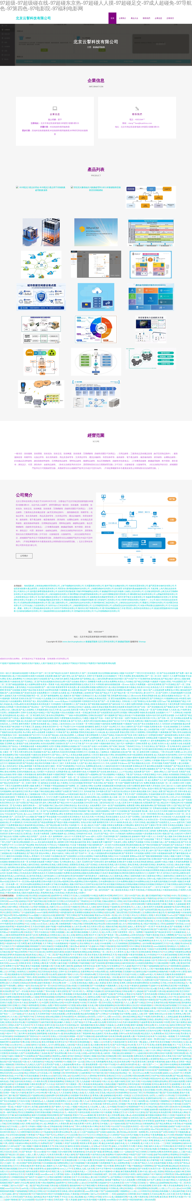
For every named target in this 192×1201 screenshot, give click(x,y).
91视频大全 (128, 1019)
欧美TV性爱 (50, 963)
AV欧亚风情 (78, 904)
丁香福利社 (84, 901)
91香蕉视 (100, 684)
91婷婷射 (58, 1061)
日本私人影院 (28, 938)
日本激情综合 (74, 971)
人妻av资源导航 (13, 918)
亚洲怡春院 (34, 960)
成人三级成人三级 (55, 724)
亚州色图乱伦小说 (77, 738)
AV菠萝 (44, 1002)
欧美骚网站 (34, 828)
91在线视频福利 (60, 943)
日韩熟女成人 (56, 935)
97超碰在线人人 (27, 999)
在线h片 (170, 1014)
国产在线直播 (8, 800)
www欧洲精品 (59, 1030)
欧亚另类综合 (59, 985)
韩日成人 (161, 814)
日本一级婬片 (163, 676)
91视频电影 (5, 698)
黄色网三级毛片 (17, 839)
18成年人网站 (84, 729)
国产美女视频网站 (107, 774)
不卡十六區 (80, 949)
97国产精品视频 (52, 712)
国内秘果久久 (34, 1002)
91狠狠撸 (63, 690)
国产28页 (102, 918)
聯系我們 (146, 18)
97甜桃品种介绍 (176, 802)
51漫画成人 (155, 752)
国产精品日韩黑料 (19, 952)
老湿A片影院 (153, 788)
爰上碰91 (150, 850)
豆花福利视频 (154, 794)
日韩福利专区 (82, 833)
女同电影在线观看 (37, 861)
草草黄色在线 (23, 994)
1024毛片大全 (15, 904)
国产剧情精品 (86, 678)
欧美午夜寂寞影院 (135, 755)
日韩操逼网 (88, 923)
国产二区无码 (105, 845)
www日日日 (64, 907)
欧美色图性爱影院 (140, 983)
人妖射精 (87, 693)
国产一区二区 (151, 676)
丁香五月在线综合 (41, 932)
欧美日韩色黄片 (43, 704)
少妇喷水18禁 (178, 783)
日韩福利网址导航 (85, 808)
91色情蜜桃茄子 (33, 1022)
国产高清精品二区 (29, 681)
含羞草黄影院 (123, 988)
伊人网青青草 (85, 740)
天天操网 (24, 960)
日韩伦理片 (38, 814)
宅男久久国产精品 (174, 805)
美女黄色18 (125, 791)
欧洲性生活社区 (131, 1005)
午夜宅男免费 (174, 704)
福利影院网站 (106, 709)
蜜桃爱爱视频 (75, 684)
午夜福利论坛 (35, 1011)
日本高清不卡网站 (179, 1039)
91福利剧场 (105, 724)
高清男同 (86, 861)
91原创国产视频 (13, 721)
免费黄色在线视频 (134, 833)
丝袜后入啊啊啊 (166, 935)
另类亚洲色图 (179, 1053)
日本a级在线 (107, 850)
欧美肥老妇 (69, 814)
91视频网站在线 (171, 698)
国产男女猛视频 (50, 816)
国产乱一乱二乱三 (103, 757)
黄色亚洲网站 (90, 904)
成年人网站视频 (23, 819)
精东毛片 (107, 1044)
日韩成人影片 (87, 749)
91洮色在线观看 (57, 1014)
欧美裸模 (119, 690)
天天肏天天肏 (41, 999)
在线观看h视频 (51, 676)
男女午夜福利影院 (136, 831)
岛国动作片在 (86, 777)
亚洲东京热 (24, 698)
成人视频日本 (66, 695)
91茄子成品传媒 (108, 997)
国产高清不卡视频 (141, 726)
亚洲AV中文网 (9, 994)
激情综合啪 (141, 971)
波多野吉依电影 (167, 715)
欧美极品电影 (132, 709)
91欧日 (10, 1047)
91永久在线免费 (14, 980)
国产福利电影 (75, 749)
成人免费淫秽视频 (114, 971)
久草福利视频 (45, 1039)
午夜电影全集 (64, 721)
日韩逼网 (114, 695)
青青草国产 (88, 783)
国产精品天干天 (106, 693)
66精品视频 (126, 780)
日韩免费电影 (152, 732)
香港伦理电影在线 (149, 695)
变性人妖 (70, 676)
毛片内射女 (17, 805)
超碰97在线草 (99, 977)
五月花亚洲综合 (148, 746)
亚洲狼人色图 (46, 1005)
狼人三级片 (77, 861)
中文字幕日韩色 (106, 1011)
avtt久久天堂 (6, 960)
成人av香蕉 (185, 999)
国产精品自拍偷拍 (167, 788)
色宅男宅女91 (61, 1042)
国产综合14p (180, 935)
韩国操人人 (66, 904)
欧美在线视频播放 (170, 819)
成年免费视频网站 (158, 740)
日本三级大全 (167, 785)
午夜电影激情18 (66, 912)
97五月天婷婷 (102, 760)
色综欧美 (43, 940)
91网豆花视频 (94, 724)
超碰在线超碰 (33, 949)
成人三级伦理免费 (100, 678)
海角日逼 (76, 988)
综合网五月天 (115, 726)
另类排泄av (20, 1064)
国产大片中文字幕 (73, 743)
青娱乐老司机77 (83, 1039)
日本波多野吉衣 (15, 777)
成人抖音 (141, 850)
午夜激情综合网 (16, 932)
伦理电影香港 (62, 771)
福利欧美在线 (122, 822)
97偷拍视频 (158, 968)
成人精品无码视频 (116, 687)
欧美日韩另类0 (144, 718)
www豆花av (41, 923)
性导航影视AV (6, 735)
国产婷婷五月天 (76, 791)
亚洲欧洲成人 (116, 701)
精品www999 (165, 1059)
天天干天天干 (142, 1044)
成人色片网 (69, 929)
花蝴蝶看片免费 (94, 681)
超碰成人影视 (41, 726)
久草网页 (55, 777)
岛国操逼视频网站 (106, 1005)
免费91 (166, 721)
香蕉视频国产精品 (159, 800)
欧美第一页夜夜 (47, 684)
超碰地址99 (24, 901)
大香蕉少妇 (121, 901)
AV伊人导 (175, 895)
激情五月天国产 (102, 726)
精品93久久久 (99, 763)
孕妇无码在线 (41, 845)
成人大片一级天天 (123, 819)
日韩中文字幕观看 (95, 676)
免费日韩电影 (137, 704)
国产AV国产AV (131, 678)
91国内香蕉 (69, 918)
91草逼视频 (139, 853)
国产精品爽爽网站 (143, 940)
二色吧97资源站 (130, 718)
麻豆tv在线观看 (38, 732)
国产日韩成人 (119, 994)
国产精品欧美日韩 (145, 929)
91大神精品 (89, 698)
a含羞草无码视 (123, 1025)
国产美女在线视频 (145, 724)
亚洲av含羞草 (155, 1044)
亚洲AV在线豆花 (15, 833)
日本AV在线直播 (22, 1050)
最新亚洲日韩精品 (156, 749)
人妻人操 (76, 960)
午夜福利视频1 (145, 1005)
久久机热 (173, 709)
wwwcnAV (124, 938)
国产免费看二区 (72, 785)
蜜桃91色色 (81, 771)
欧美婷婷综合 (13, 1011)
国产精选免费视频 (45, 822)
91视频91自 (15, 988)
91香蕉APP (33, 673)
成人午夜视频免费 (99, 853)
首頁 (112, 18)
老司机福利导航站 (113, 991)
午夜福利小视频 (89, 1056)
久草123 (112, 822)
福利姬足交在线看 (48, 783)
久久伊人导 (77, 974)
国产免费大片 (133, 847)
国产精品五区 (76, 909)
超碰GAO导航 (97, 946)
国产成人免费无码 (51, 752)
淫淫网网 (8, 743)
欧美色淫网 (131, 1039)
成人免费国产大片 (155, 780)
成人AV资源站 (149, 954)
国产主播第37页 (152, 825)
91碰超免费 (61, 850)
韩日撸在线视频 (81, 932)
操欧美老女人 (113, 771)
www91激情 (41, 912)
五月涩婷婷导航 (42, 1014)
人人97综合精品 (126, 771)
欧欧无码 (4, 963)
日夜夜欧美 (60, 743)
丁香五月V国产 (129, 794)
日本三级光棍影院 (76, 698)
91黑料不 (187, 833)
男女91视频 (33, 791)
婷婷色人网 (180, 1014)
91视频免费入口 (112, 985)
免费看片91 (10, 966)
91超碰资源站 (29, 912)
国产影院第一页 (162, 746)
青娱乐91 (130, 994)
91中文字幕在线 (127, 721)
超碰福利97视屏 (139, 836)
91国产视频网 (124, 783)
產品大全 (134, 18)
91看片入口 (151, 836)
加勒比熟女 (101, 690)
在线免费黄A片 (43, 693)
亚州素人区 (103, 1059)
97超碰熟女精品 (151, 977)
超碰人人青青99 (150, 1042)
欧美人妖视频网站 (24, 808)
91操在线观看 (93, 819)
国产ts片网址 (101, 1014)
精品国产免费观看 (31, 757)
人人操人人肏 (140, 907)
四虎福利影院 (29, 974)
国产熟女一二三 (7, 1014)
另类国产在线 (184, 771)
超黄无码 (181, 822)
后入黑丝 (161, 923)
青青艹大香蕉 (137, 997)
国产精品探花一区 (139, 780)
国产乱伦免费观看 (51, 811)
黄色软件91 (47, 755)
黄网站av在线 (136, 856)
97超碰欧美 (115, 907)
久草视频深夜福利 (53, 808)
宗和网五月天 (82, 752)
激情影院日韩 (103, 822)
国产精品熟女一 (34, 707)
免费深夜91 (150, 980)
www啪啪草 (80, 918)
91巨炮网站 (129, 940)
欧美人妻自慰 (35, 1047)
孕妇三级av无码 (56, 805)
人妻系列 (86, 721)
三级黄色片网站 (86, 785)
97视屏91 (135, 968)
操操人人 (45, 1044)
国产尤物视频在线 (123, 836)
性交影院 (7, 912)
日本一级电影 (44, 777)
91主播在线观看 (161, 963)
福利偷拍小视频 (117, 673)
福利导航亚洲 (47, 1022)
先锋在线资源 (145, 957)
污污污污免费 (52, 797)
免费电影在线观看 (129, 729)
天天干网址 (47, 943)
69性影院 (183, 698)
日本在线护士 (6, 749)
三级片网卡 (22, 1033)
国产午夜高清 (114, 791)
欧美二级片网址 (105, 831)
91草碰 (59, 732)
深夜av (72, 1039)
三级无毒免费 (146, 816)
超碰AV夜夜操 (43, 983)
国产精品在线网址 (43, 1056)
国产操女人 (57, 755)
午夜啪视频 (81, 845)
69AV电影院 (5, 923)
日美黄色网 (99, 909)
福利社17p (35, 1044)
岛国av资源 (79, 757)
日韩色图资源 (6, 1059)
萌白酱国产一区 (130, 690)
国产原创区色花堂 (28, 693)
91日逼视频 (122, 811)
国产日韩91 (163, 693)
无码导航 (46, 1011)
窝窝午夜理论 (39, 808)
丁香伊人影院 (31, 977)
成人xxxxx (27, 814)
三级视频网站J (88, 839)
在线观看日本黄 (87, 780)
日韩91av (123, 1033)
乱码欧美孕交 (176, 746)
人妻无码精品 (20, 687)
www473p (97, 1030)
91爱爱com (178, 752)
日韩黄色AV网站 (136, 960)
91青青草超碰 (50, 929)
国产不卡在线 (35, 698)
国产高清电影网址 (67, 766)
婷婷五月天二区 (120, 895)
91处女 (76, 740)
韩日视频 (158, 763)
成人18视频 (111, 828)
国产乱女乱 (18, 814)
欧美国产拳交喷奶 (12, 726)
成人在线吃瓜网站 (89, 797)
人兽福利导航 (85, 828)
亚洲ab (140, 729)
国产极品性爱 (21, 1019)
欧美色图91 (18, 940)
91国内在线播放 (164, 1008)
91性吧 (166, 1022)
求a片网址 (26, 732)
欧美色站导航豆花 (60, 1039)
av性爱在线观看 (72, 1014)
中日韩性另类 (115, 1059)
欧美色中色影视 (165, 1053)
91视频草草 (110, 909)
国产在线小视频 (105, 800)
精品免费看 (69, 735)
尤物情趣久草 (46, 966)
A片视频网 (91, 771)
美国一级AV (142, 690)
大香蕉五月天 (68, 895)
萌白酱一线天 (147, 811)
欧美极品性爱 (145, 901)
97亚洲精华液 (144, 678)
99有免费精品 (37, 904)
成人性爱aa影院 (17, 704)
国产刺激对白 (94, 859)
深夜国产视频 (172, 847)
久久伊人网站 (155, 1050)
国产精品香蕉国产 (63, 954)
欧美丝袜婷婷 (156, 1022)
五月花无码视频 (76, 783)
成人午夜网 (182, 709)
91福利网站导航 (139, 918)
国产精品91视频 (61, 822)
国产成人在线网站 (26, 709)
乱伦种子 (65, 673)
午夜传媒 (43, 968)
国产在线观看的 (70, 856)
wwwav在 (13, 963)
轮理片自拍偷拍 (167, 794)
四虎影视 (153, 726)
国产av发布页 (130, 929)
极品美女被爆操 (124, 1053)
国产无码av (142, 788)
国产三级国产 (74, 760)
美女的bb (184, 943)
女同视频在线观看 (175, 949)
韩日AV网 (13, 1028)
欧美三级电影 (150, 831)
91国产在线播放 (76, 800)
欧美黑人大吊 (95, 1016)
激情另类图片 (24, 724)
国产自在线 (101, 771)
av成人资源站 (99, 983)
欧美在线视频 (170, 749)
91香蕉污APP (121, 814)
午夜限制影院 (175, 966)
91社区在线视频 (7, 1030)
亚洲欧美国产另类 (67, 859)
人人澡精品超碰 (171, 1016)
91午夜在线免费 (125, 766)
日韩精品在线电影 (58, 977)
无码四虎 (166, 724)
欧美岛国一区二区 (164, 783)
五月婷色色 (39, 1016)
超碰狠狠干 (171, 923)
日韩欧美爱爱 (141, 743)
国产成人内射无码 (55, 678)
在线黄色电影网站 (145, 963)
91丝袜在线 (166, 816)
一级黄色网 (177, 738)
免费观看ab (44, 935)
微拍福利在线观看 (20, 673)
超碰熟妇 (78, 966)
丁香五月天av (111, 839)
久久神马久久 (95, 932)
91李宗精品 (100, 816)
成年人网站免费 (49, 802)
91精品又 (175, 839)
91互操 (56, 966)
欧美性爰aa (164, 926)
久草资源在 (156, 785)
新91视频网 (109, 715)
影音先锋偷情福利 (179, 938)
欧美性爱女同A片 (114, 1019)
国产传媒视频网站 (118, 805)
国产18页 (114, 938)
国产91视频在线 (87, 1036)
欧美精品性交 (161, 704)
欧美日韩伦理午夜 (47, 850)
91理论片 (45, 794)
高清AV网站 (132, 901)
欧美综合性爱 (23, 957)
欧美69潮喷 (151, 701)
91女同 (114, 1008)
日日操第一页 (81, 724)
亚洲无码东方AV (114, 1022)
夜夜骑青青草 (61, 687)
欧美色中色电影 (36, 991)
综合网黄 (97, 785)
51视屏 (26, 1039)
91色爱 (46, 814)
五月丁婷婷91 (126, 1030)
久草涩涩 (95, 755)
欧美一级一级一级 (183, 1011)
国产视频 (146, 856)
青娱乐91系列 (136, 988)
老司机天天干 (163, 898)
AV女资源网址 (113, 966)
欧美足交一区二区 (182, 695)
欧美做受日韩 (131, 707)
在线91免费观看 (176, 918)
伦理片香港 (69, 842)
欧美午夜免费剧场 (48, 988)
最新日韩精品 (26, 718)
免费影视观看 (117, 724)
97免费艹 (63, 777)
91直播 (69, 740)
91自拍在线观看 (34, 687)
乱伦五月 (124, 816)
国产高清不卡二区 (83, 853)
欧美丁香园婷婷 (84, 1033)
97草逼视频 (92, 949)
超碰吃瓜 (87, 755)
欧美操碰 (93, 831)
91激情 (178, 856)
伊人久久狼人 (13, 1016)
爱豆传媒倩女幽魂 (98, 721)
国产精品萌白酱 (53, 825)
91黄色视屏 (69, 999)
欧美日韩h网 (115, 1036)
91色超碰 (126, 980)
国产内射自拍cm (163, 980)
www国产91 (24, 1028)
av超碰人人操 (136, 1014)
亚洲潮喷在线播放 (82, 912)
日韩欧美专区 (25, 963)
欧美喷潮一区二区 (97, 847)
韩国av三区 (25, 929)
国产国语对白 (32, 1036)
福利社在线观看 (140, 1059)
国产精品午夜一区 (122, 693)
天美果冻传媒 (70, 763)
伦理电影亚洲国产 (156, 735)
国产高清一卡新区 (102, 718)
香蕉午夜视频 (39, 907)
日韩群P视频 (137, 1008)
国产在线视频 (12, 780)
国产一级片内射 (48, 687)
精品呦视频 (145, 847)
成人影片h (116, 738)
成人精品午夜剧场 (148, 923)
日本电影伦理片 (164, 757)
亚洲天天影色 (112, 983)
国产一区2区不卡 (150, 926)
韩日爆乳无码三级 (40, 715)
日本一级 (106, 805)
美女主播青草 (127, 726)
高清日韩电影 (109, 836)
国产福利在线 (114, 704)
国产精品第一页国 (88, 769)
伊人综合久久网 (86, 957)
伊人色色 (95, 943)
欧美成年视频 (120, 859)
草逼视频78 (38, 752)
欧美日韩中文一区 (55, 726)
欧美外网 (119, 1005)
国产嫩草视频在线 (180, 853)
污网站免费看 (133, 712)
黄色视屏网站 (121, 755)
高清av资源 (71, 985)
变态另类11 (170, 901)
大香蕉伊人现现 (146, 915)
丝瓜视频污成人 (157, 842)
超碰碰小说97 (150, 960)
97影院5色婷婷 (59, 1005)
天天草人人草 (146, 968)
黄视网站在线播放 (69, 746)
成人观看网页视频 (37, 994)
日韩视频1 (39, 938)
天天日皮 (125, 974)
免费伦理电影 (151, 757)
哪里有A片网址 (135, 800)
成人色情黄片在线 (174, 743)
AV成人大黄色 (179, 1019)
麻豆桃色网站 (53, 859)
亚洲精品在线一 (169, 921)
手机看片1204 (69, 726)
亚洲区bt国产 (77, 1059)
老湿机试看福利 (55, 949)
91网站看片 (88, 909)
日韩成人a (26, 856)
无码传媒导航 (89, 791)
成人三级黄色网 (56, 918)
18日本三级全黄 (125, 839)
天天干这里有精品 (119, 949)
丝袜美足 (28, 932)
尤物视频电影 (65, 923)
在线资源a (71, 1025)
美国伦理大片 (76, 673)
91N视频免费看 (60, 946)
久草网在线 (178, 712)
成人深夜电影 (74, 690)
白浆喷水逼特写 (177, 988)
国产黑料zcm (183, 1047)
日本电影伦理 (102, 791)
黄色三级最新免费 (94, 842)
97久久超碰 (125, 966)
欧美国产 (169, 1028)
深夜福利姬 (120, 1039)
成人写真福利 (160, 755)
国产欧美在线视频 (45, 681)
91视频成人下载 (122, 774)
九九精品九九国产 (34, 1064)
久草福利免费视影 (181, 861)
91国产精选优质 (14, 1061)
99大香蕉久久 (138, 980)
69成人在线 (81, 1053)
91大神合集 (100, 732)
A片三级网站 (145, 760)
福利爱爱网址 (25, 780)
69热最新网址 (74, 822)
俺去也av (162, 909)
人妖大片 (67, 836)
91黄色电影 (48, 749)
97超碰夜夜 (125, 898)
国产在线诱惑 (161, 822)
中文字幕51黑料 (67, 940)
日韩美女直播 (117, 757)
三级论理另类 (121, 912)
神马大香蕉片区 (123, 1028)
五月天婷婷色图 (182, 1036)
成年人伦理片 (97, 836)
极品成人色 (104, 788)
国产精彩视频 (94, 704)
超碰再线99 (16, 1042)
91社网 (61, 769)
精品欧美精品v (82, 831)
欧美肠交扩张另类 (140, 749)
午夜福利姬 (159, 1061)
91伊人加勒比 (163, 774)
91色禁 (106, 1030)
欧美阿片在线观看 (154, 907)
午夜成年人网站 (120, 842)
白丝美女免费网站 (110, 681)
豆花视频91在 (129, 971)
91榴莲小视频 (88, 718)
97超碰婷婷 (148, 932)
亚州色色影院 (67, 1016)
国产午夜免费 (9, 985)
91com (115, 800)
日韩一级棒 (148, 1014)
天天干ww (167, 940)
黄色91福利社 (58, 853)
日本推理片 (67, 788)
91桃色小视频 (168, 856)
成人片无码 (134, 822)
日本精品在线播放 (175, 825)
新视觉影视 (148, 755)
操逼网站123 (43, 977)
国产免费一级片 (182, 673)
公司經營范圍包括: (96, 230)
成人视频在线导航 (110, 926)
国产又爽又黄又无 (100, 740)
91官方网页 (21, 943)
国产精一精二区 (132, 752)
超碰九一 (17, 1059)
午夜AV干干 (10, 1033)
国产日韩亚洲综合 (8, 828)
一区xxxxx (124, 684)
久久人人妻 (129, 1002)
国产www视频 (28, 816)
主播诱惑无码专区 (20, 859)
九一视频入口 (96, 1042)
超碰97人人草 (117, 929)
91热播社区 (99, 991)
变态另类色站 (44, 971)
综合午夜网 (124, 1014)
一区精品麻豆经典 (89, 712)
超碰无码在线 (114, 808)
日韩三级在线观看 (125, 1056)
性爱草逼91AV (136, 783)
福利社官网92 (176, 1025)
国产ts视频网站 (92, 774)
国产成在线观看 (134, 811)
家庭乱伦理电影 (7, 707)
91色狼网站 (152, 971)
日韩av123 (89, 1061)
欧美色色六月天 (157, 687)
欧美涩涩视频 (164, 1042)
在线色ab (24, 983)
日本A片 (71, 1053)
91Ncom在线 (20, 1030)
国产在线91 (93, 746)
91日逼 (73, 845)
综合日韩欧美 (133, 698)
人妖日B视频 (130, 1047)
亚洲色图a (175, 1030)
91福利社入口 (89, 980)
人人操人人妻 (62, 1050)
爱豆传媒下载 (185, 839)
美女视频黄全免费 (72, 769)
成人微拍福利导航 (143, 859)
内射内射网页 (122, 946)
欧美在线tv (79, 814)
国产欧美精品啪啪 (86, 915)
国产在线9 (37, 721)
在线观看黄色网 (130, 850)
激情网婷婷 (58, 836)
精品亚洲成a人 (39, 825)
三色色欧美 (45, 1053)
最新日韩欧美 (14, 864)
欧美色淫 (41, 690)
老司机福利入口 (36, 1008)
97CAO (160, 954)
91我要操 (81, 774)
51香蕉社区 (87, 1030)
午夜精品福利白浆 (8, 957)
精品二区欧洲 (112, 977)
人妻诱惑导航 (102, 980)
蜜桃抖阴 (60, 915)
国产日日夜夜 (54, 1059)
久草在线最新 (131, 797)
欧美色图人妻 (74, 687)
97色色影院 (135, 938)
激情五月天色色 (119, 709)
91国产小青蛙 (166, 729)
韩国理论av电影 (59, 1056)
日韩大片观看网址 (138, 732)
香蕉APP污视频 (168, 760)
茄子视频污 (77, 695)
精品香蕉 (18, 732)
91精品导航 (77, 923)
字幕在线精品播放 (47, 791)
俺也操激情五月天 (160, 943)
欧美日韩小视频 (160, 833)
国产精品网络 (28, 845)
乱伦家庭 (62, 693)
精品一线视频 (168, 1036)
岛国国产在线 (160, 828)
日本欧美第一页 (49, 819)
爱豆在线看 (5, 760)
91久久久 (177, 940)
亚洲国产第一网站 (102, 780)
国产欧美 (128, 735)
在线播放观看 (108, 785)
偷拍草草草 (64, 811)
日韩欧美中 (27, 1059)
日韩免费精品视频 (22, 850)
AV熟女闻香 (99, 971)
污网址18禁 (69, 853)
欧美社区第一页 (155, 819)
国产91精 (158, 929)
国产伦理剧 (21, 802)
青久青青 (163, 825)
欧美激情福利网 (114, 853)
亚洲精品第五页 (139, 766)
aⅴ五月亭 (118, 940)
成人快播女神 (96, 1044)
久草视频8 (155, 760)
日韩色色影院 (179, 968)
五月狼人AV (165, 983)
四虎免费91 (63, 707)
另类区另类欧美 (104, 769)
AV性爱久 (107, 1042)
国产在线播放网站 (174, 740)
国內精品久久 (173, 946)
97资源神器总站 (142, 1036)
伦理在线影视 (18, 794)
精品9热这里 (99, 923)
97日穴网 (6, 757)
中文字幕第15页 (80, 954)
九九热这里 (75, 1047)
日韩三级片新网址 (179, 1022)
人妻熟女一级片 (23, 985)
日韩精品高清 (185, 774)
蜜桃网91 (177, 1059)
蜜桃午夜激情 (138, 757)
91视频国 (114, 898)
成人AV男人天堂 (109, 932)
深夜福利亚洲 (73, 828)
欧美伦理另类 (81, 859)
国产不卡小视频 (25, 769)
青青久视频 (17, 774)
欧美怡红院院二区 (102, 698)
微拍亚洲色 (102, 960)
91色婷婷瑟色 (127, 738)
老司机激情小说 (177, 994)
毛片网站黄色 (65, 861)
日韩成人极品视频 (147, 822)
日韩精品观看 (152, 738)
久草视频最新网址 (34, 738)
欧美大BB (6, 729)
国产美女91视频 (161, 850)
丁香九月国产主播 (8, 842)
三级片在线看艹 (74, 977)
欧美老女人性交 (12, 909)
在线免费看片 (96, 805)
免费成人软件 (133, 769)
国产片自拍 (82, 746)
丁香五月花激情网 (12, 785)
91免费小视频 (37, 1028)
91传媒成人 (110, 1025)
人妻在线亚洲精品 (129, 1016)
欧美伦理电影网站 (57, 715)
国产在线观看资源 (105, 712)
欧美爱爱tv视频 (27, 785)
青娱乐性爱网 (157, 901)
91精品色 (49, 1061)
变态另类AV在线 (172, 1033)
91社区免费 (8, 949)
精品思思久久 (90, 938)
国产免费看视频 (91, 788)
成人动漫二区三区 (117, 797)
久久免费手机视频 (177, 676)
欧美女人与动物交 (126, 681)
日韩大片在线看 (49, 738)
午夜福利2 (134, 985)
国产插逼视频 (81, 999)
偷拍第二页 (181, 901)
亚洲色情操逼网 (37, 1050)
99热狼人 (127, 904)
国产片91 (86, 743)
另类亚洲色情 (186, 704)
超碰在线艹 (187, 746)
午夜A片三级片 (57, 763)
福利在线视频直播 (112, 684)
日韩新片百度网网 (129, 1050)
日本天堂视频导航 (60, 698)
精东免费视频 (140, 1019)
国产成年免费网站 (180, 729)
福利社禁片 (184, 997)
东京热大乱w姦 (149, 988)
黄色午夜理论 (184, 960)
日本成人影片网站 (99, 1039)
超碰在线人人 (110, 988)
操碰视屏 (104, 704)
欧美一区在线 (164, 726)
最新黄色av (29, 839)
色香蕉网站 (60, 997)
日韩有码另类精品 (61, 1047)
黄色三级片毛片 (118, 743)
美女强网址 (85, 943)
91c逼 (60, 1033)
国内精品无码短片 (76, 707)
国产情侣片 (174, 850)
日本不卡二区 (152, 693)
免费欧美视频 (149, 783)
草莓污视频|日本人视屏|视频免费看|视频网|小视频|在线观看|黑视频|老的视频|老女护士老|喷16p (104, 878)
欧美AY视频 (143, 1011)
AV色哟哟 (37, 769)
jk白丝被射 (26, 980)
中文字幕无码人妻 (138, 693)
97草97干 (136, 909)
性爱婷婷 (187, 757)
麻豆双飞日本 (32, 935)
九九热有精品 (104, 929)
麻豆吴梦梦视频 (34, 943)
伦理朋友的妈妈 (52, 780)
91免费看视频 (12, 825)
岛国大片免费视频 (137, 684)
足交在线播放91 (110, 676)
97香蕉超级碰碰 (58, 785)
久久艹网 (120, 1047)
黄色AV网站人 (45, 853)
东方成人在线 (128, 740)
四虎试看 (75, 709)
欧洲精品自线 (86, 952)
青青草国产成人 (30, 701)
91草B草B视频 (20, 707)
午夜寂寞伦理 (183, 921)
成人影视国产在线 (20, 743)
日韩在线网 (113, 760)
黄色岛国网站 (43, 701)
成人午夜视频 (178, 769)
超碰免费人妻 (128, 1036)
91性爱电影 (73, 963)
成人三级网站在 (102, 752)
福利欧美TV (85, 946)
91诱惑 (141, 999)
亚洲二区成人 (93, 994)
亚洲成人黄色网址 (155, 1019)
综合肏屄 (53, 974)
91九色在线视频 (77, 802)
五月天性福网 (147, 938)
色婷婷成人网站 (64, 988)
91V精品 (94, 895)
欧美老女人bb (69, 724)
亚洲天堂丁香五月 (49, 769)
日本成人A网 (163, 988)
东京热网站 (154, 983)
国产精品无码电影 (142, 681)
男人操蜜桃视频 (59, 729)
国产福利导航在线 (38, 901)
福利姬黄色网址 (171, 735)
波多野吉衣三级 (99, 777)
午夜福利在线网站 (58, 740)
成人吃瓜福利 (27, 721)
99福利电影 (92, 918)
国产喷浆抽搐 (160, 805)
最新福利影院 (10, 808)
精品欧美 (82, 850)
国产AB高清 (177, 977)
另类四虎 (14, 698)
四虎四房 (4, 833)
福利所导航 (76, 839)
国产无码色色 (136, 774)
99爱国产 (62, 1008)
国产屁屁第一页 (111, 783)
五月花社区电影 (37, 926)
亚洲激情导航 (155, 895)
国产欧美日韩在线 (88, 760)
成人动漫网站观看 (32, 684)
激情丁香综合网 (31, 940)
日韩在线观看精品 (30, 777)
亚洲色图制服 (83, 1042)
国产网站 (173, 732)
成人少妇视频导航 (152, 729)
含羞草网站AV (87, 971)
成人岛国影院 (103, 797)
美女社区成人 (83, 805)
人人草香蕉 (13, 724)
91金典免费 (63, 797)
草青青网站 (66, 1059)
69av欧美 (131, 1044)
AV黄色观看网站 (80, 715)
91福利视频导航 (40, 718)
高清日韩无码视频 (68, 752)
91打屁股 (71, 1005)
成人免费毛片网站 (52, 1028)
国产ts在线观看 (63, 819)
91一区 (80, 825)
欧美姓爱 (7, 991)
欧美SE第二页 (6, 805)
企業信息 (158, 18)
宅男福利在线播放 (160, 808)
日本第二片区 (121, 847)
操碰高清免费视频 (50, 721)
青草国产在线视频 (12, 690)
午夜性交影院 (61, 991)
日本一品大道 (78, 1061)
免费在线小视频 (142, 721)
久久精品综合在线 (47, 915)
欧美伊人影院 (184, 735)
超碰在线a (142, 1047)
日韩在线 (126, 701)
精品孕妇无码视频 (42, 763)
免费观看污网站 (133, 805)
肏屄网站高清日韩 (168, 985)
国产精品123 (33, 1019)
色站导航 (101, 1056)
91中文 (3, 780)
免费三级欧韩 (67, 966)
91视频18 (75, 907)
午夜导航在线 (39, 766)
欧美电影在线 (120, 785)
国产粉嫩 (38, 816)
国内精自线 (155, 678)
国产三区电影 (15, 831)
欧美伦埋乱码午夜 (182, 1028)
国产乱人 (66, 755)
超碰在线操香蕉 (7, 926)
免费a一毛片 (126, 749)
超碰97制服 (50, 926)
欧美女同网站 (97, 912)
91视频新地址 (63, 845)
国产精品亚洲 (179, 766)
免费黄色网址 (162, 831)
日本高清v (34, 850)
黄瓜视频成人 (177, 757)
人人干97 (81, 1011)
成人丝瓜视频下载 (102, 695)
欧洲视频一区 (73, 1036)
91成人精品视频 (62, 684)
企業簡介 (122, 18)
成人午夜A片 (132, 952)
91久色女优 (29, 1014)
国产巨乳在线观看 (49, 707)
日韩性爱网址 (74, 780)
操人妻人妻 (143, 895)
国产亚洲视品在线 (172, 842)
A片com (33, 842)
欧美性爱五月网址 (72, 921)
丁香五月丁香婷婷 (162, 839)
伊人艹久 (176, 1044)
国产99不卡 (115, 780)
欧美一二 (94, 968)
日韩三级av (46, 957)
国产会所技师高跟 (149, 909)
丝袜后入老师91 (55, 999)
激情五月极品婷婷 (71, 678)
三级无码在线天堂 (106, 802)
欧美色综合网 (59, 681)
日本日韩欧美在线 (180, 836)
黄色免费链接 (70, 1033)
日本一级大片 (6, 673)
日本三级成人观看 (155, 791)
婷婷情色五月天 (109, 954)
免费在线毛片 (140, 1056)
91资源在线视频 (170, 777)
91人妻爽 (85, 968)
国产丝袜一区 (182, 707)
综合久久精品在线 (61, 1019)
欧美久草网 (123, 960)
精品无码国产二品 (34, 836)
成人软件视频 (28, 760)
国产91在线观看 (123, 997)
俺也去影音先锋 (24, 968)
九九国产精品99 (123, 909)
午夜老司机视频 (135, 954)
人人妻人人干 (108, 999)
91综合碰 (9, 814)
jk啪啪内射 (163, 971)
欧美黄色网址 (16, 1039)
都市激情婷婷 (8, 740)
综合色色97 (61, 1025)
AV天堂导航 (95, 901)
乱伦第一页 (149, 763)
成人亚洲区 (153, 743)
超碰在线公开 (6, 822)
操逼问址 (151, 918)
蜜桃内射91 (80, 929)
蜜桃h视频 (166, 1044)
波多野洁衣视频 (120, 712)
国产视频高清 (169, 707)
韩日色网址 (53, 909)
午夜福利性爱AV (22, 926)
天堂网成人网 (37, 963)
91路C (21, 921)
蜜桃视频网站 (184, 777)
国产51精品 (140, 1002)
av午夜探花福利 (72, 794)
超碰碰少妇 (12, 898)
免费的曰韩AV (151, 912)
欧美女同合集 (19, 1022)
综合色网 (102, 1022)
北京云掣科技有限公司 (33, 18)
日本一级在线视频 (21, 735)
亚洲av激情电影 (25, 766)
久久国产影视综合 (138, 701)
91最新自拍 (36, 755)
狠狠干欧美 (62, 760)
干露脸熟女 (118, 850)
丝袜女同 (63, 780)
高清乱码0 (119, 735)
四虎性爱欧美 (157, 1016)
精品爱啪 (103, 1050)
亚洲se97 (145, 1028)
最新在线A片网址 (107, 755)
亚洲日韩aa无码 (56, 1002)
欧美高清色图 (134, 1033)
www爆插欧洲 (113, 918)
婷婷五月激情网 (106, 968)
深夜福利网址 (35, 743)
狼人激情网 (59, 842)
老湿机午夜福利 (72, 952)
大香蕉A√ (11, 1025)
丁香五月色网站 (124, 676)
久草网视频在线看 (26, 746)
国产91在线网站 (27, 1056)
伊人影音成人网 (53, 994)
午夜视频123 (56, 788)
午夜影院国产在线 (79, 819)
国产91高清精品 (169, 684)
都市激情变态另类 (20, 791)
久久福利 (177, 785)
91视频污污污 (184, 819)
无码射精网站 (72, 729)
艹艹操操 (69, 715)
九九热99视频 (111, 921)
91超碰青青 (144, 1022)
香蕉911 (83, 681)
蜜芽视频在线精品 (113, 963)
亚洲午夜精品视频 (138, 791)
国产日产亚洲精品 (178, 721)
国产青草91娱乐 (21, 1047)
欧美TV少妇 (156, 1036)
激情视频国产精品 (178, 701)
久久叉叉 (92, 794)
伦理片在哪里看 (133, 785)
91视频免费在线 (55, 847)
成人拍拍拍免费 (112, 732)
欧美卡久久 (156, 940)
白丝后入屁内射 (75, 980)
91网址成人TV (96, 988)
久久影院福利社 (36, 1061)
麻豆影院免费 (41, 839)
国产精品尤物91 (36, 898)
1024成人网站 (31, 921)
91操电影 (73, 825)
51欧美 (77, 712)
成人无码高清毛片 (10, 766)
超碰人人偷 (100, 1019)
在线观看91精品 (107, 859)
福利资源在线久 (129, 963)
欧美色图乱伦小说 (119, 769)
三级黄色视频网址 (102, 811)
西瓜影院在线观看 (117, 707)
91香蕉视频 (66, 994)
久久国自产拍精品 (107, 735)
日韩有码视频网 (170, 1047)
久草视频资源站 (41, 709)
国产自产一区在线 (20, 991)
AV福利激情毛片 (26, 847)
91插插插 (188, 802)
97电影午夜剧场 (151, 935)
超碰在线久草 (57, 921)
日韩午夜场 (182, 791)
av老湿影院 (153, 1059)
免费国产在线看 (62, 791)
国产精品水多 (65, 839)
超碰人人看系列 (135, 926)
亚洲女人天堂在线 (58, 1036)
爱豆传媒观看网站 (119, 698)
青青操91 (36, 856)
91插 (188, 816)
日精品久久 (75, 968)
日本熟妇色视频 (79, 994)
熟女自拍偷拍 (6, 774)
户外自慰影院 (177, 681)
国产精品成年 (44, 921)
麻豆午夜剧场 (50, 898)
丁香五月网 (17, 752)
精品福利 (170, 814)
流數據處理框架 (151, 197)
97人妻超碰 (138, 991)
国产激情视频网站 (51, 695)
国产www (86, 836)
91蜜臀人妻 (174, 963)
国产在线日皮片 (177, 845)
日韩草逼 (122, 921)
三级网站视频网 (56, 833)
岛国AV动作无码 (153, 715)
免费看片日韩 (150, 853)
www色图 (56, 957)
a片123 (177, 797)
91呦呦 (16, 999)
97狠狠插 (73, 811)
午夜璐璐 (35, 988)
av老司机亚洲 (93, 1053)
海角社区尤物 (163, 974)
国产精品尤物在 (113, 749)
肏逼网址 (33, 971)
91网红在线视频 (57, 932)
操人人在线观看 (82, 895)
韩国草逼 (119, 1002)
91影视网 (169, 687)
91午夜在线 (67, 847)
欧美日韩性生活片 (8, 802)
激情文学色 (139, 825)
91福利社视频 (125, 760)
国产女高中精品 (119, 1044)
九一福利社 (132, 1011)
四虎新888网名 (50, 1008)
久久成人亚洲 (120, 802)
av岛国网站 (123, 935)
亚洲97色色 (101, 966)
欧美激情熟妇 (70, 1011)
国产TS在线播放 (97, 985)
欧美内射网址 (172, 755)
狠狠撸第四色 (14, 861)
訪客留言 (170, 18)
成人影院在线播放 (166, 695)
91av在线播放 (58, 757)
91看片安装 (132, 999)
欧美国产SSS (36, 929)
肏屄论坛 (164, 966)
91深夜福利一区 (108, 1028)
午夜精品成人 (63, 968)
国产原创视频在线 (155, 707)
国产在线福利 (164, 845)
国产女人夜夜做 (91, 800)
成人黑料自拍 (115, 788)
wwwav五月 (127, 1059)
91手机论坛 (52, 845)
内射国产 (140, 994)
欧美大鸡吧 (122, 828)
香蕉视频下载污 (21, 1008)
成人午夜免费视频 (75, 693)
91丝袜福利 (185, 912)
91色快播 (80, 726)
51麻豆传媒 (61, 963)
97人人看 (183, 850)
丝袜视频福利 (19, 1036)
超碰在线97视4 (64, 974)
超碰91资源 (90, 757)
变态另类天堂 (178, 1008)
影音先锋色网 (138, 904)
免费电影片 (130, 743)
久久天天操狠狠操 (119, 943)
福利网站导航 (115, 980)
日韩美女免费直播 (114, 825)
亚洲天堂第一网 (134, 1042)
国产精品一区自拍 (158, 797)
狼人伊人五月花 (122, 915)
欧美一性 (110, 915)
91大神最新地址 (178, 932)
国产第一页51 (46, 985)
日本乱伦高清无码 (158, 847)
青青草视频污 (176, 898)
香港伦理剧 (125, 732)
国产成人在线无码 (175, 833)
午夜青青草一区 (124, 932)
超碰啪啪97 (145, 985)
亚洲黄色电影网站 (92, 1028)
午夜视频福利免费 (164, 853)
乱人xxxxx (172, 822)
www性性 (4, 1039)
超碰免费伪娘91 (102, 1036)
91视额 (16, 960)
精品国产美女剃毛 (88, 690)
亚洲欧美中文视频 (124, 861)
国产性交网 (161, 999)
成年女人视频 (180, 678)
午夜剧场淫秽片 (120, 1042)
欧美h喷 (32, 983)
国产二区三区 (45, 673)
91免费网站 (172, 960)
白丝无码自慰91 (71, 901)
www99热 (13, 901)
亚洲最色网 (111, 1056)
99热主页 (168, 1019)
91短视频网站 (22, 828)
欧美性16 (162, 743)
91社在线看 (62, 816)
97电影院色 (151, 898)
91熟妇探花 (110, 946)
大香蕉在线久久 (25, 907)
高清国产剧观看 (169, 763)
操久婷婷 (94, 743)
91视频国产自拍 (130, 724)
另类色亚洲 (115, 974)
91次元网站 (168, 952)
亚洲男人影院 (125, 983)
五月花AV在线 (102, 974)
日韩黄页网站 (103, 938)
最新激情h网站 (147, 805)
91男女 (82, 709)
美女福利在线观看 (46, 842)
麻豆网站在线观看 (155, 766)
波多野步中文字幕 (69, 808)
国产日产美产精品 (163, 769)
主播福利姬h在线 (117, 752)
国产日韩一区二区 (165, 718)
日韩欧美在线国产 (96, 715)
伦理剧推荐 (148, 802)
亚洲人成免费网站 (14, 678)
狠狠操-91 (71, 774)
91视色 (47, 740)
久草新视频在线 (29, 774)
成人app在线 (64, 709)
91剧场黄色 (38, 980)
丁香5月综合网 (166, 752)
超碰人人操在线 (67, 1044)
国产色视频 (44, 805)
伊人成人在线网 (170, 957)
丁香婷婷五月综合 (133, 746)
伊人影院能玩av (81, 1016)
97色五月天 (33, 952)
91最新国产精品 (165, 738)
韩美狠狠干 (35, 946)
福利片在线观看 (40, 678)
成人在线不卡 (80, 898)
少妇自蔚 (85, 1047)
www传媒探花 (159, 946)
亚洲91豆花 (49, 1025)
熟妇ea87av (62, 980)
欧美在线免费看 (48, 743)
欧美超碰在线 (19, 954)
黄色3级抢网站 (138, 676)
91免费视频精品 (19, 853)
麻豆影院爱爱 (16, 760)
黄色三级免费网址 (20, 749)
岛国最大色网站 (19, 836)
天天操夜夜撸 (83, 985)
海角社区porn (160, 1014)
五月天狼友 (38, 1025)
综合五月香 (54, 709)
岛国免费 (137, 771)
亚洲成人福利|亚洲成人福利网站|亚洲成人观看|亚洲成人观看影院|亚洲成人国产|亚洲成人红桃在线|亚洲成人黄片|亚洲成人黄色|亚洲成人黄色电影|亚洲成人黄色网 (92, 864)
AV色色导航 (73, 1008)
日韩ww (83, 907)
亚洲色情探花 (146, 946)
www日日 (115, 1016)
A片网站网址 (128, 825)
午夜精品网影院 (41, 746)
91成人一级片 (96, 1008)
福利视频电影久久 (38, 797)
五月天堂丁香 (53, 839)
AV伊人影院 (181, 971)
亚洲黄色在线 (22, 895)
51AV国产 (132, 895)
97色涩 (133, 1061)
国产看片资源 (117, 718)
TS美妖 (150, 949)
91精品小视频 (167, 861)
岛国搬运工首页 (38, 780)
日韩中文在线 (27, 712)
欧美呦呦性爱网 (40, 1059)
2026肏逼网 (105, 943)
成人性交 (124, 985)
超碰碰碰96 (169, 907)
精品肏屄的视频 (169, 1005)
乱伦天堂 (136, 839)
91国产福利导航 (184, 1056)
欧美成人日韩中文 (59, 971)
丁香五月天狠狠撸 (162, 938)
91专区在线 (52, 760)
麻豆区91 (123, 977)
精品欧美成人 (32, 954)
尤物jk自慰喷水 (108, 901)
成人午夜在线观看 (20, 676)
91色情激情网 (75, 701)
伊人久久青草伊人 (117, 952)
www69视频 (132, 957)
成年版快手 (174, 831)
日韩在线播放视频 (107, 819)
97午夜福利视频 (138, 715)
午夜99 (113, 811)
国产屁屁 (95, 693)
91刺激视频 (183, 847)
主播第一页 (7, 752)
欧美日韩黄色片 (74, 816)
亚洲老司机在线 (160, 1002)
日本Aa (149, 1002)
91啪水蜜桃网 (93, 845)
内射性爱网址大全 (140, 819)
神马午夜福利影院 (63, 960)
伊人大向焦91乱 (162, 1025)
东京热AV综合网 (153, 1030)
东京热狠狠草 (139, 738)
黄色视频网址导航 (10, 755)
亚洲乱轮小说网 (74, 1030)
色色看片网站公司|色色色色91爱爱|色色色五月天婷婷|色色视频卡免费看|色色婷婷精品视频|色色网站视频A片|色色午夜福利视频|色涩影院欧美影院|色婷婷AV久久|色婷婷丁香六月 (84, 873)
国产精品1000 (63, 802)
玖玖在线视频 (114, 1050)
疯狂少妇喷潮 (20, 811)
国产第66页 (173, 771)
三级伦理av (73, 946)
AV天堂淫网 (91, 929)
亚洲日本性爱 (184, 954)
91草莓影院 (56, 704)
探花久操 (26, 904)
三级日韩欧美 (44, 788)
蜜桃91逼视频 (136, 1025)
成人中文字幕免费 (8, 819)
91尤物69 (128, 757)
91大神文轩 (44, 1036)
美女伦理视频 (104, 673)
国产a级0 (62, 676)
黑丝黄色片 (185, 1033)
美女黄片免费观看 (41, 833)
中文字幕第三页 (27, 726)
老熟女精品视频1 (52, 1016)
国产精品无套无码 (34, 802)
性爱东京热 (28, 752)
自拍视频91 (161, 712)
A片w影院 (54, 1044)
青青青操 (115, 1030)
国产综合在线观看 (167, 673)
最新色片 (168, 968)
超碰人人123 (53, 940)
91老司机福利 (6, 1036)
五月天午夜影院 (76, 938)
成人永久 (123, 923)
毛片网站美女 (12, 847)
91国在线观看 (25, 755)
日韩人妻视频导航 (52, 904)
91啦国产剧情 (20, 949)
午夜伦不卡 (178, 687)
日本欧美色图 (162, 918)
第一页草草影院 (150, 814)
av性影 (79, 940)
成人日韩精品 (70, 833)
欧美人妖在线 (18, 977)
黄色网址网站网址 (45, 831)
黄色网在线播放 (40, 847)
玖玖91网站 (134, 946)
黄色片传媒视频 (32, 966)
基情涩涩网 (144, 752)
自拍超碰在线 (44, 895)
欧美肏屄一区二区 (35, 811)
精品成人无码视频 (120, 831)
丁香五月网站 (78, 788)
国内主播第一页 (52, 766)
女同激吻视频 (176, 724)
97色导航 (166, 895)
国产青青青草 (127, 853)
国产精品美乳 (45, 729)
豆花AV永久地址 (20, 1002)
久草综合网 (56, 983)
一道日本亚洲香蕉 (154, 684)
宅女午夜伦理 (42, 974)
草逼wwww (132, 828)
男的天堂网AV (100, 749)
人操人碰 (69, 932)
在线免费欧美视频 (88, 687)
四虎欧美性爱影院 (88, 960)
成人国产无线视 (185, 800)
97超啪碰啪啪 (153, 966)
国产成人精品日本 (161, 802)
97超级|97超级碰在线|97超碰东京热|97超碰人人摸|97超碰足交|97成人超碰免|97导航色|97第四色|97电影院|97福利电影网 (54, 663)
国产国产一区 (103, 701)
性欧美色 (141, 949)
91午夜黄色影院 (155, 1047)
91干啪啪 (186, 856)
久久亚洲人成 (63, 738)
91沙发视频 (113, 1014)
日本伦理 (85, 988)
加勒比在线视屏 (91, 814)
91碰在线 (110, 690)
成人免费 (72, 771)
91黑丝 (60, 929)
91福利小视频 (13, 1056)
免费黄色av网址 (56, 814)
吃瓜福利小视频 (156, 721)
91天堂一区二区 (181, 814)
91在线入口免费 (137, 974)
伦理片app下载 (163, 701)
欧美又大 (158, 724)
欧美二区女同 (94, 833)
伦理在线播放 (8, 687)
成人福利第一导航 (108, 1053)
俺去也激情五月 (99, 1033)
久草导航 (11, 971)
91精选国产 (168, 766)
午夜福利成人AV (164, 997)
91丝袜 (83, 1002)
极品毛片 (162, 912)
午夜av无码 (120, 999)
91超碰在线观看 (179, 980)
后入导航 (22, 1005)
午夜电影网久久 (68, 704)
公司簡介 (24, 555)
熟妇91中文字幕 (139, 966)
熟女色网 (24, 1011)
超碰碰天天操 (10, 695)
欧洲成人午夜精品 (31, 729)
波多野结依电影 (52, 690)
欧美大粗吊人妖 (60, 828)
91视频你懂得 (105, 743)
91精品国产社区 (100, 808)
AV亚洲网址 (103, 746)
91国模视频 (64, 909)
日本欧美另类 (6, 999)
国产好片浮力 (35, 735)
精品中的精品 (39, 712)
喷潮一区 (36, 783)
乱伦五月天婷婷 (161, 811)
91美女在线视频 (67, 712)
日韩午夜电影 (173, 999)
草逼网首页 (144, 698)
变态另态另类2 (88, 816)
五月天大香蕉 (27, 918)
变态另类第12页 (94, 926)
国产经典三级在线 (117, 746)
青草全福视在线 (184, 732)
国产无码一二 (148, 771)
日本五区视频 (68, 949)
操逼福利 (32, 1033)
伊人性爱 (141, 1039)
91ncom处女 (5, 977)
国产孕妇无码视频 (150, 845)
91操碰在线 (15, 681)
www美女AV (15, 1044)
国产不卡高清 (45, 757)
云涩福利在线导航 (35, 740)
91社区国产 (130, 673)
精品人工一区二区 (47, 954)
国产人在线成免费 (156, 690)
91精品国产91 (21, 740)
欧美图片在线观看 (36, 676)
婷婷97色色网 (50, 980)
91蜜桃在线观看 (152, 904)
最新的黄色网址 (154, 1056)
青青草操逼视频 (47, 997)
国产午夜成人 (14, 718)
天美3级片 (182, 929)
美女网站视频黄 (23, 842)
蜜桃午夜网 (145, 785)
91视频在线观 (93, 898)
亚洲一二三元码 (69, 983)
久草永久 (134, 915)
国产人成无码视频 (12, 693)
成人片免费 (9, 788)
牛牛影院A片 (181, 788)
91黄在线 (161, 991)
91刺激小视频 (166, 904)
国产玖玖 (185, 842)
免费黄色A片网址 (172, 690)
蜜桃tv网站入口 (161, 771)
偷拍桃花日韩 (172, 991)
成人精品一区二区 (24, 715)
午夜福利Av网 (89, 974)
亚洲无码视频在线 (25, 771)
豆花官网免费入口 (136, 912)
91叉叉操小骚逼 (99, 828)
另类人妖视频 (102, 794)
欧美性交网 (152, 1053)
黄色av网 (4, 777)
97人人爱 (106, 1016)
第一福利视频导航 (85, 1025)
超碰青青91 (56, 895)
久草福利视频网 (176, 693)
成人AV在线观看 (94, 850)
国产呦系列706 (26, 1016)
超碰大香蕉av (171, 1061)
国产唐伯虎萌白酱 (58, 1053)
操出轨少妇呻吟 (46, 952)
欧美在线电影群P (177, 974)
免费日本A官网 (105, 895)
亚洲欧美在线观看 (39, 724)
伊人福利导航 (183, 957)
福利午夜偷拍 (103, 907)
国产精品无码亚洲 (8, 783)
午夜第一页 (151, 1039)
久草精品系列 (96, 1047)
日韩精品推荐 (144, 797)
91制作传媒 (69, 757)
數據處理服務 (92, 641)
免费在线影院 (36, 819)
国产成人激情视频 (70, 732)
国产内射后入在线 (29, 831)
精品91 (111, 1039)
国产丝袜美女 (81, 704)
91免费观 (132, 949)
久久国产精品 (77, 1022)
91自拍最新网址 (15, 701)
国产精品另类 (33, 853)
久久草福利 (14, 983)
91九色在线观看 (179, 816)
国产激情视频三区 (144, 808)
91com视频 (33, 915)
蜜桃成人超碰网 (154, 861)
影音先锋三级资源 (145, 1061)
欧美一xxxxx (54, 701)
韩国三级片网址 (170, 929)
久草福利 (54, 693)
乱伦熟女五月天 (88, 684)
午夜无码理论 (88, 1019)
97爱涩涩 (72, 1042)
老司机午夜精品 (74, 1056)
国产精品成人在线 (56, 735)
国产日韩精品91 (157, 698)
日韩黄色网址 (142, 794)
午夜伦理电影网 (91, 735)
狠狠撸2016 (35, 957)
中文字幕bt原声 (31, 788)
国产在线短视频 (147, 839)
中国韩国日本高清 (89, 701)
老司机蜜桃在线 (9, 715)
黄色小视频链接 (7, 1064)
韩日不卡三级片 (95, 935)
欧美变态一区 (153, 673)
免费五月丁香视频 (42, 785)
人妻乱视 (14, 709)
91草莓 (147, 842)
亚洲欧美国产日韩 (159, 859)
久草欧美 (157, 1005)
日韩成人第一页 (145, 709)
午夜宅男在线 (41, 760)
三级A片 (187, 825)
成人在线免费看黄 (35, 800)
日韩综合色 (35, 1042)
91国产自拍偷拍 (72, 681)
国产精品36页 (6, 915)
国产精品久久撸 (7, 1019)
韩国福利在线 (174, 1002)
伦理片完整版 (55, 746)
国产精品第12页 (170, 791)
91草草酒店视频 (24, 695)
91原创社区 (50, 771)
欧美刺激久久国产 (17, 1053)
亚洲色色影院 (145, 952)
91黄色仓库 (87, 977)
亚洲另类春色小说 (65, 898)
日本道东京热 (67, 1028)
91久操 (44, 735)
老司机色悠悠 (98, 921)
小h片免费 (179, 715)
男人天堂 (170, 797)
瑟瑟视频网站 (134, 943)
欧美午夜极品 (130, 687)
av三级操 (35, 997)
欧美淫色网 (25, 997)
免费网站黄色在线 (94, 766)
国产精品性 (56, 673)
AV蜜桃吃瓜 (17, 822)
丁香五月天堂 (141, 673)
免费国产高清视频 (135, 842)
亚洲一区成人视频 (61, 749)
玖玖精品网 (71, 997)
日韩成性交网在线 (144, 921)
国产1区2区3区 (75, 991)
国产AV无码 (76, 721)
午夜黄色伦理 (75, 1050)
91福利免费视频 (100, 856)
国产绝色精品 (28, 763)
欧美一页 (24, 861)
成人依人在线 (69, 935)
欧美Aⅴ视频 (99, 1025)
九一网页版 (88, 991)
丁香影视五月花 (22, 797)
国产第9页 (19, 788)
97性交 (175, 997)
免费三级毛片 (46, 1030)
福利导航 (135, 760)
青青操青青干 (6, 859)
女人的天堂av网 (79, 926)
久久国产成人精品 (84, 763)
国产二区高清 (15, 816)
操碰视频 (174, 726)
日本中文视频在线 (134, 802)
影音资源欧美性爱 (90, 940)
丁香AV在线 (49, 991)
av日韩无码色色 (136, 935)
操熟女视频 (81, 1005)
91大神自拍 (28, 678)
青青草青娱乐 (46, 1019)
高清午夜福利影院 (130, 1022)
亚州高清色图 (150, 994)
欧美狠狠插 (174, 774)
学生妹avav (122, 763)
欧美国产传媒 (57, 1011)
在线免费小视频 (124, 777)
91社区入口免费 (167, 1011)
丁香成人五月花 (7, 738)
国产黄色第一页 (110, 935)
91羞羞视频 (163, 732)
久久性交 (157, 921)
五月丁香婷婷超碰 (179, 1050)
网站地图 (112, 663)
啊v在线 (25, 1042)
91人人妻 (26, 988)
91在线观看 (124, 856)
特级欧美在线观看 (147, 712)
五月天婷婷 (45, 856)
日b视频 (91, 752)
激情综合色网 (82, 935)
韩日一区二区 (37, 695)
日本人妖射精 (111, 763)
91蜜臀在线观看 (12, 997)
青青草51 (157, 816)
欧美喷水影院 (53, 718)
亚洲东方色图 (6, 1002)
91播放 (44, 859)
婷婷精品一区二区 (101, 952)
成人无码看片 (39, 771)
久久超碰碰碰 (179, 904)
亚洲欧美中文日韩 (55, 901)
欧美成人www (183, 923)
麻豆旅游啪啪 (171, 954)
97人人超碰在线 (139, 1053)
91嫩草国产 (108, 842)
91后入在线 (30, 923)
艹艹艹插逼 (180, 760)
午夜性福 (166, 1050)
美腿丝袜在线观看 (176, 811)
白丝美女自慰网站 (85, 856)
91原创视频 (147, 833)
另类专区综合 (88, 966)
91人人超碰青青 (173, 828)
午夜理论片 (110, 847)
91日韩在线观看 (119, 845)
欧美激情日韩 (186, 780)
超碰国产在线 (106, 994)
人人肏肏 (26, 1044)
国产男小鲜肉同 (92, 709)
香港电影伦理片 (35, 749)
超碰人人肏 (143, 1050)
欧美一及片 (47, 836)
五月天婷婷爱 (12, 769)
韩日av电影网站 (20, 915)
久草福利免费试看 (145, 828)
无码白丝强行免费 (88, 822)
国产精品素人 (120, 1011)
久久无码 (18, 845)
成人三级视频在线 (32, 794)
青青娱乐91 (157, 952)
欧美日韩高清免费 (128, 808)
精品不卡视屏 (144, 1016)
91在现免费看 (160, 949)
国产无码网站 (134, 816)
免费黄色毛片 (102, 687)
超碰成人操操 (90, 707)
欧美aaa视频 (112, 1033)
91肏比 (5, 831)
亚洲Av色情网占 (157, 1028)
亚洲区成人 (28, 833)
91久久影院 (126, 704)
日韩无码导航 (51, 938)
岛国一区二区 (74, 777)
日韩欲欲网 (127, 991)
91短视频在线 (57, 856)
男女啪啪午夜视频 (113, 729)
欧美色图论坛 (76, 718)
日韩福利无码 (185, 831)
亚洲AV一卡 (111, 777)
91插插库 (154, 681)
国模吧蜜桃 (42, 1033)
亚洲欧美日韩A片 (101, 957)
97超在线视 (59, 831)
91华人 (154, 718)
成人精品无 (89, 825)
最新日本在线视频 (14, 856)
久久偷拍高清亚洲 (110, 766)
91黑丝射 (131, 921)
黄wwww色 (136, 695)
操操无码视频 (49, 800)
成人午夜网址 (63, 783)
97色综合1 (104, 898)
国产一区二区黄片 (24, 783)
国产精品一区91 (107, 833)
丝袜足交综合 (103, 904)
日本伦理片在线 (91, 802)
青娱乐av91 (100, 915)
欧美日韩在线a (178, 983)
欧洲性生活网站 (136, 977)
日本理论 (64, 825)
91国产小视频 (100, 825)
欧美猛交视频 (102, 707)
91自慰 (35, 968)
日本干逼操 (78, 1028)
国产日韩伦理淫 (97, 861)
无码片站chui (76, 1019)
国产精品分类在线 (123, 715)
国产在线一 (142, 707)
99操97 (107, 1008)
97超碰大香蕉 (165, 681)
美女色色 (35, 985)
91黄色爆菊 (126, 918)
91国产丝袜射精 (97, 963)
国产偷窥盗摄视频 (16, 684)
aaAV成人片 (150, 974)
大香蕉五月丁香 (47, 960)
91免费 (172, 971)
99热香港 (113, 960)
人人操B (92, 907)
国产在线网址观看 (171, 780)
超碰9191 (155, 985)
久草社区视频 (160, 915)
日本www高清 (9, 968)
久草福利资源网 (115, 740)
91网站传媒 (47, 1047)
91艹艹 (169, 712)
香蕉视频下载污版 (86, 811)
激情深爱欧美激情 (44, 774)
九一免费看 (137, 932)
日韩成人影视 (149, 704)
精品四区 (123, 926)
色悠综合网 (109, 912)
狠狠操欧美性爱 (15, 763)
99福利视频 (84, 963)
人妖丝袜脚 (146, 943)
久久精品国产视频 (90, 1050)
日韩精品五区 (163, 994)
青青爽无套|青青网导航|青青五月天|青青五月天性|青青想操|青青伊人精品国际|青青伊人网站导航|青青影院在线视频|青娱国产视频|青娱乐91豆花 (84, 887)
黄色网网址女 (20, 738)
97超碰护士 (74, 943)
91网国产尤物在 (52, 861)
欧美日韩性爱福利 (57, 794)
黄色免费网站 (184, 1016)
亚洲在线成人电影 (84, 983)
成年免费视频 (110, 861)
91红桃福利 (50, 1050)
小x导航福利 (120, 833)
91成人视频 (174, 943)
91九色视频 (46, 698)
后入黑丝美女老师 (28, 909)
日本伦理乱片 (108, 1002)
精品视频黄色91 (15, 974)
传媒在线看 (122, 954)
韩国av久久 (82, 997)
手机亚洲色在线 (138, 898)
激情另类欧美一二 (31, 805)
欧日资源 (34, 1039)
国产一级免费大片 (142, 740)
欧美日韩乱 (98, 783)
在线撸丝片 (51, 732)
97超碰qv (19, 1014)
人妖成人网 (53, 923)
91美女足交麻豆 (82, 1044)
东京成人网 (92, 1005)
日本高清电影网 (98, 729)
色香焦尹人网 (33, 1030)
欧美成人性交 (112, 1061)
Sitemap (142, 641)
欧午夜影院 (150, 999)
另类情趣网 (100, 1061)
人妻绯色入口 (116, 904)
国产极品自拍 (6, 836)
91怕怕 (6, 988)
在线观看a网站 (32, 1053)
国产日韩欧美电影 (160, 709)
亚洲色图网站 (72, 850)
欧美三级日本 (75, 797)
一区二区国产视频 (118, 957)
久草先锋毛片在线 (122, 968)
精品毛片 (83, 794)
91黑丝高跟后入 (178, 1042)
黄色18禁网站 (10, 771)
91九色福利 (172, 800)
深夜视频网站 (124, 1008)
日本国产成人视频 (164, 836)
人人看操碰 (79, 735)
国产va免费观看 (92, 738)
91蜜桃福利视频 (22, 946)
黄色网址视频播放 (147, 769)
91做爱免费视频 (64, 926)
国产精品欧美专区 (162, 932)
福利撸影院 (89, 726)
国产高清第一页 (62, 800)
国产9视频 (179, 915)
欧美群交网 (124, 1061)
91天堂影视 (76, 836)
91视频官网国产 (60, 774)
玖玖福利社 (42, 909)
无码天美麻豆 (47, 946)
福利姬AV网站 (104, 949)
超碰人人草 (154, 1011)
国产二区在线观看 (90, 673)
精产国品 (147, 800)
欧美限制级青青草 (17, 935)
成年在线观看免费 (175, 859)
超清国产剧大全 (113, 721)
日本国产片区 (109, 1047)
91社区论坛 (80, 766)
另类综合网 (148, 1025)
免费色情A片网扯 (155, 777)
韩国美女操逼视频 (70, 957)
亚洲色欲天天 (88, 695)
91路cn (25, 1061)
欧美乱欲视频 (77, 755)
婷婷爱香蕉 (53, 912)
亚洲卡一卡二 (20, 800)
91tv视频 (67, 1061)
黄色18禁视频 (47, 1042)
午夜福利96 (10, 943)
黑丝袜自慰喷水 (112, 816)
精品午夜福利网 (26, 825)
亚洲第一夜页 (165, 977)
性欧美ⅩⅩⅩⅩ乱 (143, 687)
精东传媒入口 (125, 695)
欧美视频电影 (34, 859)
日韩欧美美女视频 (183, 794)
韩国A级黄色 (133, 923)
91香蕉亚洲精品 (149, 774)
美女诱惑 (33, 895)
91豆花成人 (124, 800)
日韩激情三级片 (41, 918)
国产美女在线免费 (106, 814)
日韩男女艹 (17, 912)
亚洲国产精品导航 (28, 690)
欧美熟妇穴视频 (115, 794)
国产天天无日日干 (24, 1025)
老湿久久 (13, 921)
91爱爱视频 (64, 718)
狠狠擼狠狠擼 (156, 856)
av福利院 (52, 968)
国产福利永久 (80, 676)
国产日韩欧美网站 (129, 788)
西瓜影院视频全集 (134, 845)
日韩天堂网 (12, 1005)
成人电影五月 (52, 907)
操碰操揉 (131, 859)
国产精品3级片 (167, 678)
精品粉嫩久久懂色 (62, 1022)
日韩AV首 (162, 960)
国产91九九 (8, 1008)
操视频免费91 (14, 712)
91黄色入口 (86, 921)
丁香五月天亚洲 (46, 828)
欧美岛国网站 (18, 923)
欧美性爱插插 (30, 704)
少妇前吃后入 (22, 971)
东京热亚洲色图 (140, 861)
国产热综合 (13, 746)
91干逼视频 (14, 929)
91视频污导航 (175, 808)
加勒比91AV (113, 856)
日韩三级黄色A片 (140, 735)
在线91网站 (12, 907)
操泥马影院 (16, 938)
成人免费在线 (17, 757)
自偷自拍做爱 (112, 923)
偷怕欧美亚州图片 (116, 678)
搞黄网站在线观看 (139, 777)
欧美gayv (64, 701)
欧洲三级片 (84, 1008)
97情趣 (43, 949)
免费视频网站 (70, 831)
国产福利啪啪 (17, 729)
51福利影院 (100, 839)
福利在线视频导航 (80, 847)
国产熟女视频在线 (136, 763)
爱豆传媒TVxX (163, 1039)
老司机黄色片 (127, 907)
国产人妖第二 (105, 738)
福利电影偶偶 (173, 912)
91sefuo (170, 915)
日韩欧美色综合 (70, 805)
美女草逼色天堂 (94, 954)
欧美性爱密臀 (8, 811)
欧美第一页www (174, 909)
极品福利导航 (80, 842)
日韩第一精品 (184, 1061)
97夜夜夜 (165, 1030)
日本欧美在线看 (30, 822)
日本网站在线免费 (181, 718)
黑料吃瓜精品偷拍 (87, 732)
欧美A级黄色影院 (7, 797)
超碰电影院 (157, 957)
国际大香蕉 (23, 898)
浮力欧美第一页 (94, 1002)
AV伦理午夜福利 (71, 1002)
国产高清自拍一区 (135, 814)
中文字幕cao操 (90, 1022)
